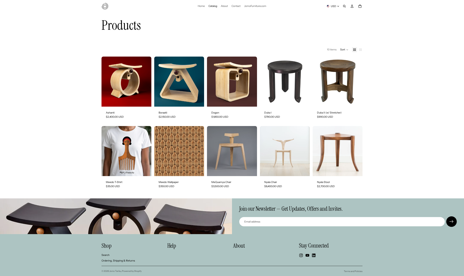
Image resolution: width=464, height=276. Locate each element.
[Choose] (145, 101)
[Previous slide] (107, 82)
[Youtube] (307, 255)
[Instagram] (301, 255)
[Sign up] (451, 221)
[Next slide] (145, 82)
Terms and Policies (353, 271)
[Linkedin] (314, 255)
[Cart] (360, 6)
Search (105, 255)
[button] (344, 50)
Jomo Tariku (115, 271)
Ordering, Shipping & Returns (118, 260)
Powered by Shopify (132, 271)
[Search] (344, 6)
